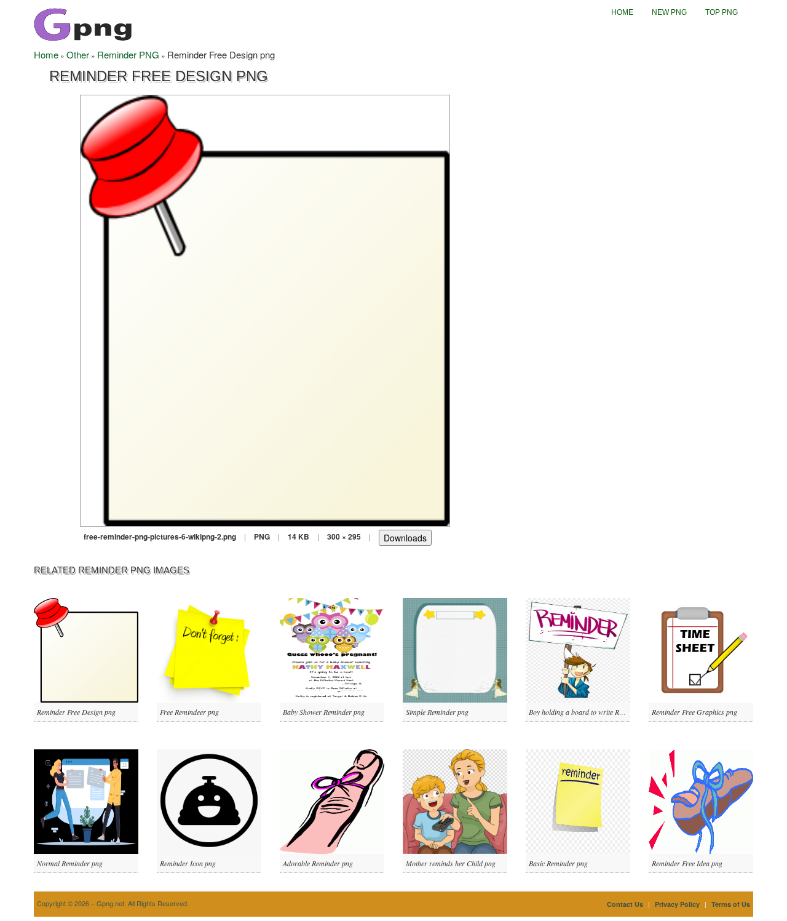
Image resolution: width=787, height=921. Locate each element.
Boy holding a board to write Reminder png (592, 712)
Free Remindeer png (189, 712)
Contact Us (625, 904)
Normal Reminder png (70, 863)
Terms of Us (730, 904)
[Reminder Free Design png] (265, 309)
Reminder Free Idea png (687, 863)
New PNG (669, 12)
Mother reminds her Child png (451, 863)
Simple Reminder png (437, 712)
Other (77, 54)
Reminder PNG (128, 54)
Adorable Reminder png (318, 863)
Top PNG (721, 12)
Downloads (405, 538)
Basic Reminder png (558, 863)
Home (622, 12)
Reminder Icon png (188, 863)
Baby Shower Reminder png (324, 712)
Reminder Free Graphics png (694, 712)
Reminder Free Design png (76, 712)
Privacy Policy (677, 904)
